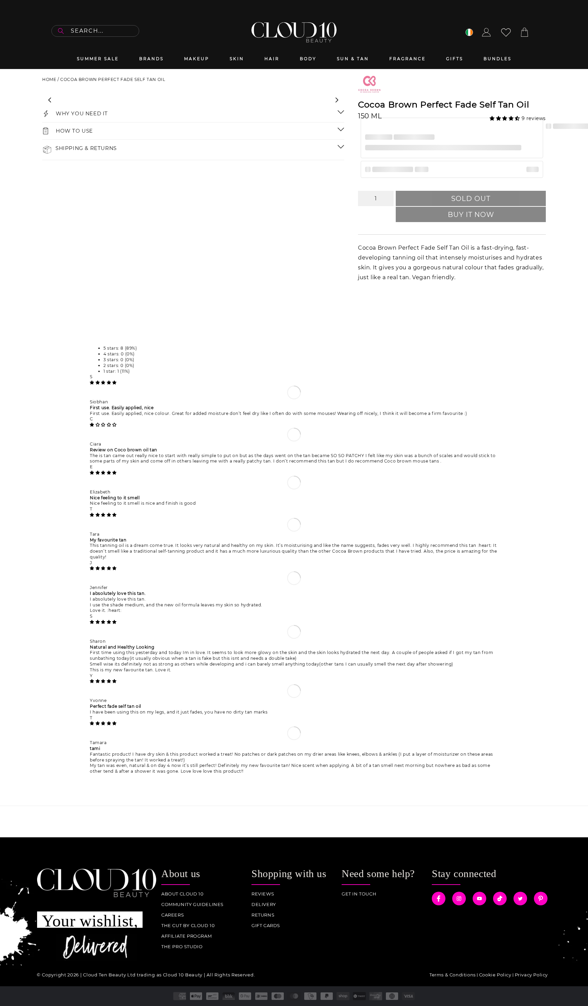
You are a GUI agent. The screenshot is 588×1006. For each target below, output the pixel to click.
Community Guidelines (192, 904)
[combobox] (95, 31)
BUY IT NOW (471, 215)
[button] (506, 118)
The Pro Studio (181, 946)
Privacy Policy (531, 974)
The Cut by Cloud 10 (188, 925)
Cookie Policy (495, 974)
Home (49, 79)
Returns (262, 915)
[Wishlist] (506, 32)
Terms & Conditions (452, 974)
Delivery (263, 904)
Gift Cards (265, 925)
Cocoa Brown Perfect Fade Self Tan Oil (112, 79)
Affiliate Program (186, 936)
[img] (103, 382)
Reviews (262, 894)
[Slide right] (336, 100)
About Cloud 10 (182, 894)
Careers (172, 915)
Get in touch (359, 894)
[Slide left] (49, 100)
